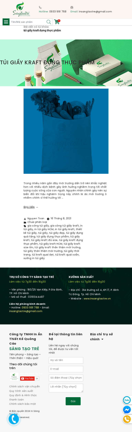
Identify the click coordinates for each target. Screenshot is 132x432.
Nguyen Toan (36, 218)
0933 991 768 (58, 12)
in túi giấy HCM (43, 229)
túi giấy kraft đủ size (44, 240)
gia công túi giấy (38, 226)
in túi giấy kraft (65, 229)
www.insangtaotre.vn (97, 299)
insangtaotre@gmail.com (95, 12)
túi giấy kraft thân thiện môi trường (57, 247)
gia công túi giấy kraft (64, 226)
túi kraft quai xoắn (67, 255)
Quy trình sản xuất (21, 391)
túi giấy (43, 233)
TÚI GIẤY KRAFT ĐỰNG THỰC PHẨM (47, 63)
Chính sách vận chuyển (24, 386)
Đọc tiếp (31, 207)
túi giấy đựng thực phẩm (53, 236)
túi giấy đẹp (57, 233)
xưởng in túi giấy (34, 258)
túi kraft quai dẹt (43, 255)
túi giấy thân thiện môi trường (43, 251)
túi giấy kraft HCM (50, 244)
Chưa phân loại (37, 222)
